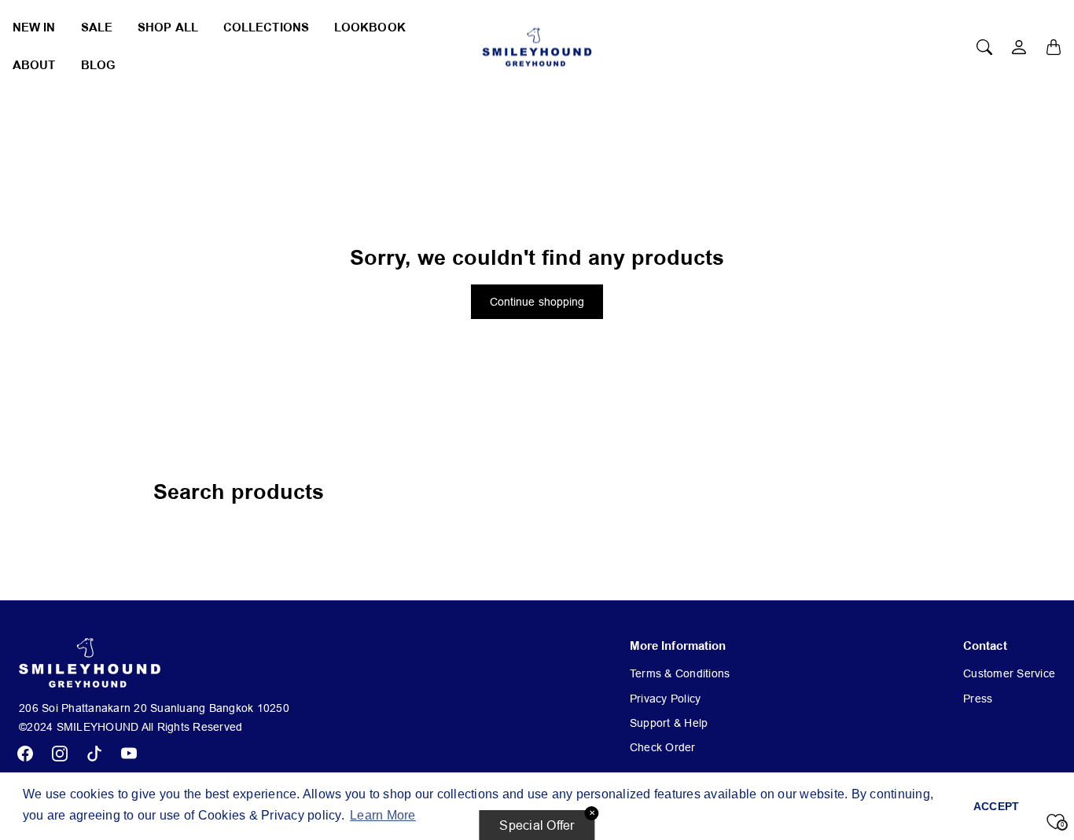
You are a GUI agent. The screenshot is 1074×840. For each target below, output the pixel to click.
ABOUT (34, 65)
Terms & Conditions (680, 673)
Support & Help (669, 723)
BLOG (98, 65)
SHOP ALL (168, 27)
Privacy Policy (665, 698)
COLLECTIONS (266, 27)
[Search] (984, 47)
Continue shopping (537, 301)
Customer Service (1009, 673)
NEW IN (34, 27)
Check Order (663, 747)
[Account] (1019, 47)
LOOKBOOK (370, 27)
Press (977, 698)
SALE (96, 27)
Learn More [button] (383, 815)
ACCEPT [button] (996, 806)
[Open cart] (1053, 47)
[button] (25, 753)
